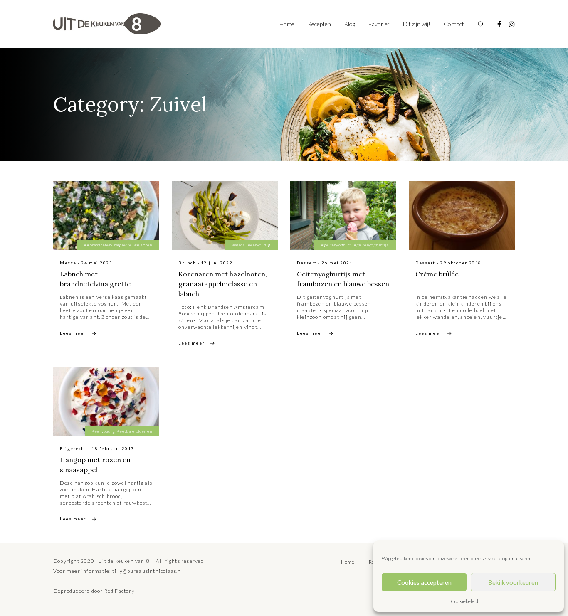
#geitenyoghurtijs (371, 244)
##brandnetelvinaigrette (107, 244)
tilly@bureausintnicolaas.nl (147, 571)
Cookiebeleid (464, 601)
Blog (349, 23)
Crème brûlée (437, 274)
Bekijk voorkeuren (513, 582)
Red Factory (119, 591)
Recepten (319, 23)
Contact (454, 23)
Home (286, 23)
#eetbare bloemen (134, 431)
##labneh (143, 244)
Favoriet (379, 23)
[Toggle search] (480, 24)
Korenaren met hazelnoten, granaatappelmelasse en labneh (222, 284)
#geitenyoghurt (336, 244)
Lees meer (73, 332)
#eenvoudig (259, 244)
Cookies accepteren (424, 582)
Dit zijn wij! (416, 23)
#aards (238, 244)
